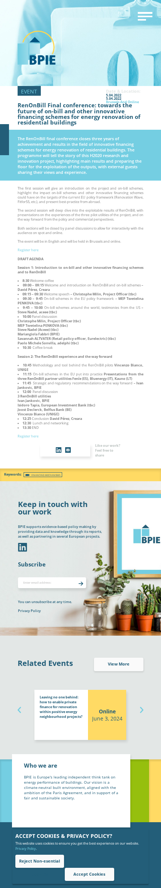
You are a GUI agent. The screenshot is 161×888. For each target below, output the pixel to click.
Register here (28, 250)
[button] (19, 709)
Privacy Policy (25, 848)
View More (119, 664)
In (22, 547)
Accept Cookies (89, 874)
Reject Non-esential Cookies (39, 863)
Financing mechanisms (45, 475)
